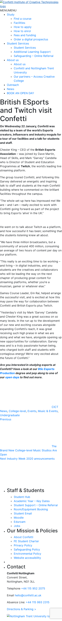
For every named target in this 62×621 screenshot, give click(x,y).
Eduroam (19, 521)
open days (12, 377)
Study (10, 14)
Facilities (19, 22)
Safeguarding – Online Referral (33, 56)
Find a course (22, 18)
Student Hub (22, 497)
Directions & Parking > (21, 609)
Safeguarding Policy (27, 549)
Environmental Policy (27, 553)
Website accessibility (27, 557)
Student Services (18, 43)
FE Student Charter (26, 541)
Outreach (13, 85)
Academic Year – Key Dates (32, 501)
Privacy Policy (23, 545)
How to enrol (22, 31)
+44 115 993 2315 (37, 602)
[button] (8, 10)
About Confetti (23, 537)
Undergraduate (10, 415)
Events (32, 411)
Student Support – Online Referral (36, 505)
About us (13, 60)
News (10, 89)
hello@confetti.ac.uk (28, 595)
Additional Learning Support (32, 51)
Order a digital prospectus (31, 39)
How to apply (23, 27)
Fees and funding (25, 35)
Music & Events (48, 411)
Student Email (23, 513)
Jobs (17, 526)
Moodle (19, 517)
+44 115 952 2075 (33, 588)
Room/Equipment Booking (31, 509)
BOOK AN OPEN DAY (20, 93)
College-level (17, 411)
